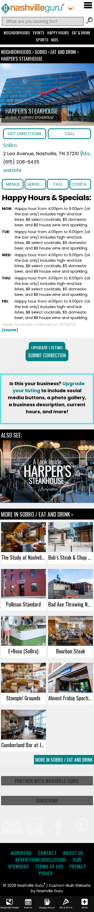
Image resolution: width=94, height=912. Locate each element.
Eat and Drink (63, 51)
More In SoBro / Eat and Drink (64, 759)
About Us (73, 852)
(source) (10, 330)
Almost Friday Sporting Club (70, 698)
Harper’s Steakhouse (21, 58)
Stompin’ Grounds (23, 698)
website (12, 170)
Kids (54, 39)
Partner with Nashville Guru (47, 780)
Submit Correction (47, 355)
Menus (13, 184)
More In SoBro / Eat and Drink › (37, 514)
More (84, 907)
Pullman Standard (23, 604)
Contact (81, 184)
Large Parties (36, 184)
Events (38, 32)
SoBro (41, 51)
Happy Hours (58, 32)
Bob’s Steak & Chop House (70, 557)
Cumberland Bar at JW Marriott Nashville (23, 745)
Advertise (21, 852)
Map (87, 153)
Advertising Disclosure (40, 859)
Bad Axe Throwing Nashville (70, 604)
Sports (42, 39)
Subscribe (47, 800)
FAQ (58, 184)
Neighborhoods (17, 32)
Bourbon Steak (70, 651)
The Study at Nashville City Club (23, 557)
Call (69, 134)
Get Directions (25, 134)
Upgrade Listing (47, 348)
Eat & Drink (81, 32)
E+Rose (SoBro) (23, 651)
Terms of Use (49, 866)
